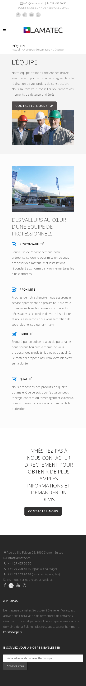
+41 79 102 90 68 (19, 574)
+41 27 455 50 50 (19, 563)
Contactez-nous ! (31, 106)
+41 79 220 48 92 (19, 569)
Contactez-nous (43, 511)
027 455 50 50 (57, 3)
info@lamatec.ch (33, 3)
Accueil (16, 49)
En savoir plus (12, 632)
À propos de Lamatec (36, 49)
